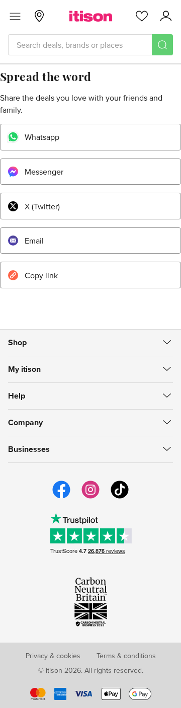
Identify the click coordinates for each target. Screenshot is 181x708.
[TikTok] (119, 497)
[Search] (162, 44)
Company (25, 422)
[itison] (90, 16)
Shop (17, 342)
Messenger (44, 171)
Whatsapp (42, 136)
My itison (24, 369)
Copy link (41, 275)
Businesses (29, 449)
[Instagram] (90, 497)
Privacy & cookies (53, 656)
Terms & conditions (126, 656)
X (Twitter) (42, 206)
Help (16, 396)
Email (34, 240)
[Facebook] (61, 497)
